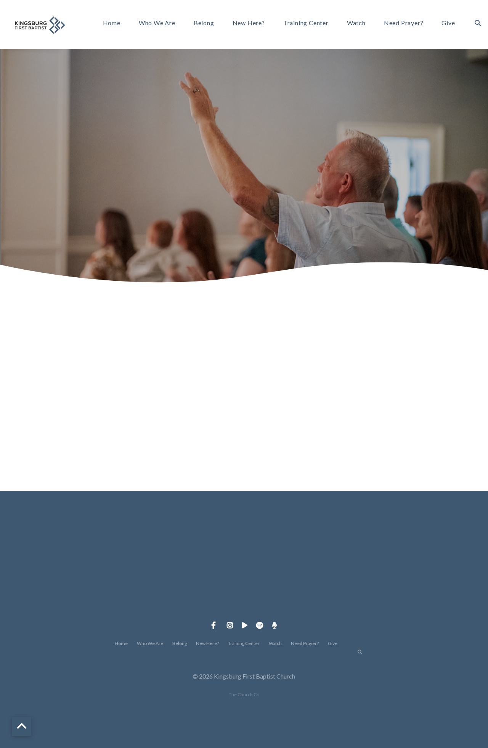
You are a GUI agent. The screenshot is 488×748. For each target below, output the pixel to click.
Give (448, 23)
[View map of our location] (298, 557)
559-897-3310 (189, 600)
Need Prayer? (404, 23)
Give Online (407, 600)
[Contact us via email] (80, 557)
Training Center (306, 23)
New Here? (249, 23)
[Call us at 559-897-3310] (189, 557)
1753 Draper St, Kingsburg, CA (298, 600)
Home (111, 23)
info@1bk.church (80, 600)
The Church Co (244, 694)
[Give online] (408, 557)
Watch (356, 23)
